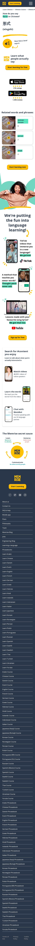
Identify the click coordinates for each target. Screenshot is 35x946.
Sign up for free (17, 337)
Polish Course (7, 750)
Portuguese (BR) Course (11, 755)
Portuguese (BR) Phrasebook (13, 886)
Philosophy (6, 523)
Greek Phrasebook (9, 833)
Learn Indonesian (8, 602)
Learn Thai (6, 654)
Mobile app (6, 515)
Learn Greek (6, 585)
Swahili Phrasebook (9, 908)
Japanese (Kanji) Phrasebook (12, 860)
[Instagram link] (25, 494)
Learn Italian (7, 606)
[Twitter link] (15, 494)
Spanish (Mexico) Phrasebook (13, 899)
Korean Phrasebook (9, 868)
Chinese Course (20, 9)
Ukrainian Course (8, 794)
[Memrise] (4, 3)
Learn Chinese (8, 9)
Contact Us (6, 506)
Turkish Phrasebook (9, 921)
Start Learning (15, 3)
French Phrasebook (9, 825)
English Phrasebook (9, 820)
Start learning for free (17, 67)
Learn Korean (7, 615)
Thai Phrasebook (8, 916)
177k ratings (17, 88)
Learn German (7, 580)
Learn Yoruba (7, 667)
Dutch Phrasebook (9, 816)
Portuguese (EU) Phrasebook (13, 890)
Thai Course (6, 785)
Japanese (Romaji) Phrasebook (13, 864)
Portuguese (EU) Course (11, 759)
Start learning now (17, 167)
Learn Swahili (7, 646)
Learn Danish (7, 563)
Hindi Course (7, 711)
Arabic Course (7, 672)
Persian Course (8, 746)
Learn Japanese (8, 611)
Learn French (7, 576)
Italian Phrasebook (9, 855)
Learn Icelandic (7, 598)
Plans (4, 519)
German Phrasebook (10, 829)
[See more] (30, 3)
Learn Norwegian (8, 619)
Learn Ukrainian (8, 663)
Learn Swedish (7, 650)
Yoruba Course (7, 798)
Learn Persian (7, 624)
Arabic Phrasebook (9, 803)
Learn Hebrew (7, 589)
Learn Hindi (6, 593)
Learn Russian (7, 637)
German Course (8, 698)
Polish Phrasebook (9, 881)
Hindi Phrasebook (8, 842)
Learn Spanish (7, 641)
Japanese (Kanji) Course (11, 729)
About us (5, 502)
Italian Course (7, 724)
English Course (7, 689)
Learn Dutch (6, 567)
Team (4, 528)
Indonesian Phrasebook (11, 851)
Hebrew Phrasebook (9, 838)
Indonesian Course (9, 720)
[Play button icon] (8, 123)
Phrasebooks (7, 550)
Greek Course (7, 702)
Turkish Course (8, 790)
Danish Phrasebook (9, 812)
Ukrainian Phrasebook (10, 925)
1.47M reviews (17, 100)
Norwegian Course (9, 742)
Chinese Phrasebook (10, 807)
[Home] (6, 58)
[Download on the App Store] (17, 81)
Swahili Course (7, 777)
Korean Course (7, 737)
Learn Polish (6, 628)
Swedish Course (8, 781)
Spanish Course (8, 772)
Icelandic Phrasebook (10, 846)
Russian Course (8, 764)
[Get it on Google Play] (17, 93)
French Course (7, 694)
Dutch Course (7, 685)
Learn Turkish (7, 659)
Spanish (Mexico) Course (11, 768)
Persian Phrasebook (9, 877)
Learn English (7, 571)
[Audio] (7, 43)
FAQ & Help (6, 510)
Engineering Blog (8, 541)
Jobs (4, 537)
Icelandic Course (8, 715)
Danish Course (7, 681)
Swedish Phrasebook (10, 912)
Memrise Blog (7, 532)
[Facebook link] (9, 494)
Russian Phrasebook (9, 894)
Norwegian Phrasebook (11, 873)
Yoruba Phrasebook (9, 929)
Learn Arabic (7, 554)
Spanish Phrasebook (10, 903)
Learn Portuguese (9, 633)
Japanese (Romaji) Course (11, 733)
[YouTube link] (20, 494)
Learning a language (10, 545)
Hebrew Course (8, 707)
